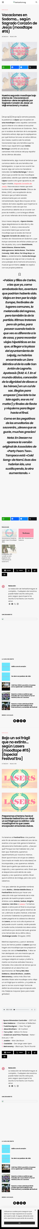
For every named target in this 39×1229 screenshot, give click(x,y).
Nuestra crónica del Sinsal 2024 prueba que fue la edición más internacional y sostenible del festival (24, 705)
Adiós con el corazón (18, 666)
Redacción (13, 36)
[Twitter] (17, 720)
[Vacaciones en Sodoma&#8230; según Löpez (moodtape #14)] (9, 533)
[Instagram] (21, 720)
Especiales (5, 10)
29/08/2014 (5, 36)
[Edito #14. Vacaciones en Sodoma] (26, 533)
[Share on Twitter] (32, 67)
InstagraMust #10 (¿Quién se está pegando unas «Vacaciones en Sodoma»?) (7, 558)
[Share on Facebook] (15, 67)
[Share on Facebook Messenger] (24, 67)
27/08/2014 (5, 763)
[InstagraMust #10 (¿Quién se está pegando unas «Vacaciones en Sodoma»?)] (9, 549)
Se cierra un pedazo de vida (21, 676)
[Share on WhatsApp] (6, 67)
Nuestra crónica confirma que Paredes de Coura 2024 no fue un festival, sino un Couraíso (23, 695)
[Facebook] (14, 720)
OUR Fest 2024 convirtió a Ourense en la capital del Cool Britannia (23, 686)
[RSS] (24, 720)
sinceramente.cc (19, 613)
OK (19, 1223)
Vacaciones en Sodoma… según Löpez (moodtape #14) (9, 540)
